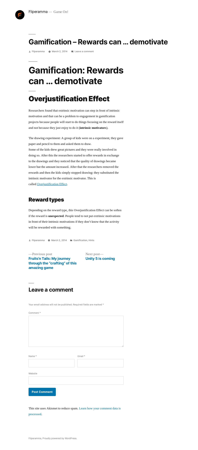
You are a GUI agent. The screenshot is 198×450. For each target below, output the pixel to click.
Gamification (80, 240)
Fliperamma (38, 11)
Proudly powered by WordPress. (59, 438)
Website (33, 373)
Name (33, 356)
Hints (91, 240)
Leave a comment (84, 51)
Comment (35, 312)
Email (81, 356)
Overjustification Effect (52, 184)
